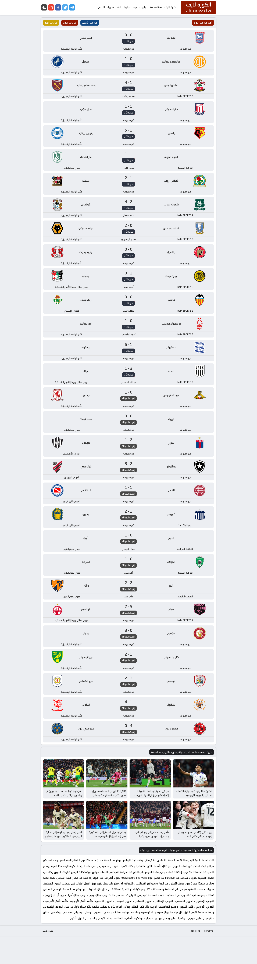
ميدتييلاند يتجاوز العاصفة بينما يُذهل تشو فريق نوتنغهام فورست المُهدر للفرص (151, 795)
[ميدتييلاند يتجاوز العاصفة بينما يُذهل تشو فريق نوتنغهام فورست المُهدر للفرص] (150, 773)
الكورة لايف (47, 930)
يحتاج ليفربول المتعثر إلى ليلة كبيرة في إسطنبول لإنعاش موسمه (107, 834)
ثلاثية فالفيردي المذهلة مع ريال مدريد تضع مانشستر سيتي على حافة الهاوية (109, 795)
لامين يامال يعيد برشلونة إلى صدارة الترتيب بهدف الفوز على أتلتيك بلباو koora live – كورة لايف (64, 836)
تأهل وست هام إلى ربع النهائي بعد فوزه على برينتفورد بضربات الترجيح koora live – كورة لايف (152, 836)
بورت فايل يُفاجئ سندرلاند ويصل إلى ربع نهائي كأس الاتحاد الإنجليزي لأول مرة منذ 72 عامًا (195, 836)
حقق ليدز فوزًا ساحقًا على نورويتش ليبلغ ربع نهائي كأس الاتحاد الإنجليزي (64, 795)
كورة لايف (170, 7)
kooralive (195, 930)
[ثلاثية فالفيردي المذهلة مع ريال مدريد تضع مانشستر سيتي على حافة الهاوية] (106, 773)
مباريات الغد (123, 7)
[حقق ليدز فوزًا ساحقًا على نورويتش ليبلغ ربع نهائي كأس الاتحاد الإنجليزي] (63, 773)
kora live (208, 930)
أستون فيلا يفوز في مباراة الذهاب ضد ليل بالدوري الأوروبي (194, 793)
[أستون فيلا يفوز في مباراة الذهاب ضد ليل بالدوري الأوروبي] (193, 773)
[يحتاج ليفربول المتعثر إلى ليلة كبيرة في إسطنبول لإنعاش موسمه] (106, 815)
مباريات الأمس (106, 7)
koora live (156, 7)
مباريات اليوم (140, 7)
